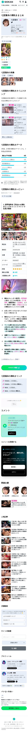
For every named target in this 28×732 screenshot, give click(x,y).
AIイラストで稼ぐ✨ (19, 685)
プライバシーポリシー (18, 722)
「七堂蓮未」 (11, 381)
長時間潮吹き (6, 175)
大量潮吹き (5, 171)
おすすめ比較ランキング (9, 616)
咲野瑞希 (15, 253)
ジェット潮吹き (7, 167)
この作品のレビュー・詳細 (9, 359)
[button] (20, 2)
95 (18, 487)
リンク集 (7, 724)
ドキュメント (21, 724)
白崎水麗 (24, 496)
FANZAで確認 (12, 367)
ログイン (12, 433)
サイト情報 (8, 722)
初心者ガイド (6, 620)
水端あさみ (15, 496)
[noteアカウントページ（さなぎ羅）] (16, 681)
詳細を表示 (14, 642)
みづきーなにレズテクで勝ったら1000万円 (19, 244)
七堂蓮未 (14, 20)
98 (8, 487)
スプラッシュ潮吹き (8, 159)
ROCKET (17, 193)
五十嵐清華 (5, 496)
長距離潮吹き (6, 163)
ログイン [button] (14, 472)
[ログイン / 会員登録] (25, 2)
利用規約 (14, 724)
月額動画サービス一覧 (8, 624)
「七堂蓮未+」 (14, 384)
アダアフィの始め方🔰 (7, 685)
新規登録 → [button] (14, 467)
